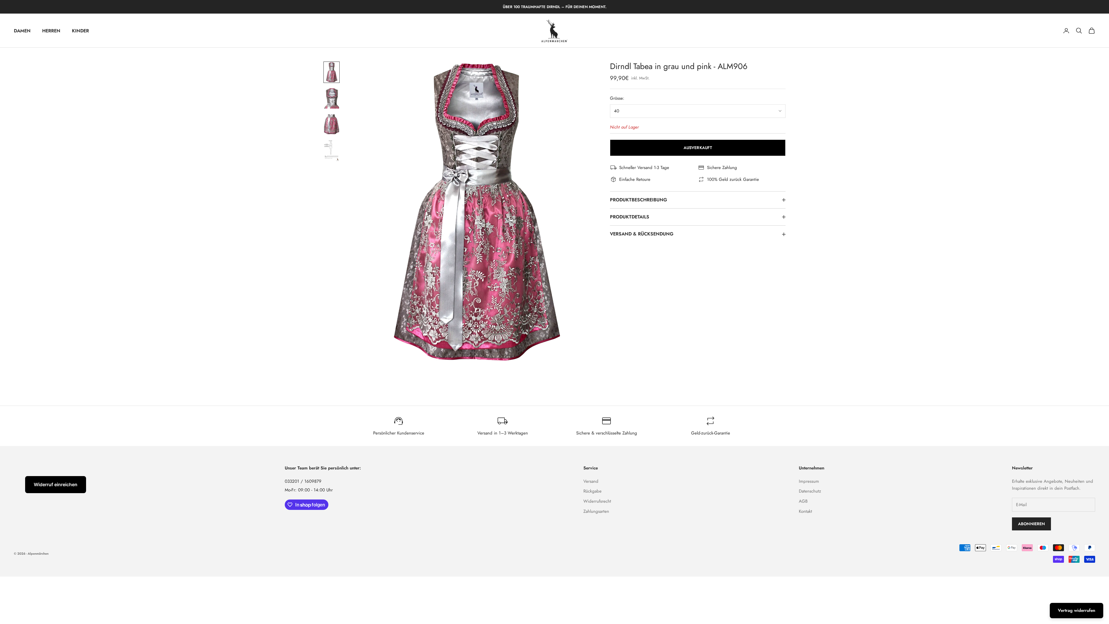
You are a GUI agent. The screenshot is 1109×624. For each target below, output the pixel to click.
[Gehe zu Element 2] (331, 98)
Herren (51, 30)
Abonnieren (1031, 524)
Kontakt (805, 511)
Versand (590, 481)
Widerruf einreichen (55, 484)
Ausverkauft (698, 148)
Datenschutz (810, 491)
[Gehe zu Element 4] (331, 150)
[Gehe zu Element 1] (331, 72)
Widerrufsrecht (597, 501)
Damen (22, 30)
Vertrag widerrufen (1076, 610)
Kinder (80, 30)
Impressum (809, 481)
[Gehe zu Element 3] (331, 124)
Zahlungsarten (596, 511)
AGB (803, 501)
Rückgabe (592, 491)
